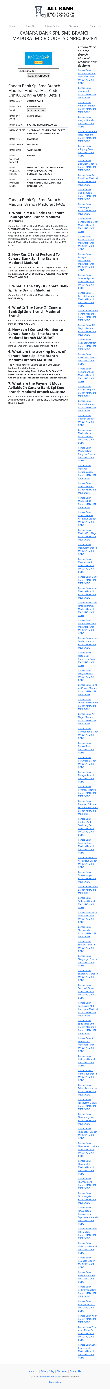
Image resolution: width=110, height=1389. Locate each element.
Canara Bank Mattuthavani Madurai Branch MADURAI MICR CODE (86, 565)
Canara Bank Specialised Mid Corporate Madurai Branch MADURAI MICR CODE (88, 1009)
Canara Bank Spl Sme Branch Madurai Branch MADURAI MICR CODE (86, 1045)
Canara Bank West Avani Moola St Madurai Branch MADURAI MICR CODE (87, 1333)
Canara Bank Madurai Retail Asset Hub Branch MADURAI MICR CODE (87, 519)
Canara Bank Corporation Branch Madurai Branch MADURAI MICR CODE (88, 225)
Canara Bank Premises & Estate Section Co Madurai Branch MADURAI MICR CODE (88, 807)
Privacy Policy (52, 26)
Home (12, 26)
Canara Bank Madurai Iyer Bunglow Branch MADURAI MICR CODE (86, 454)
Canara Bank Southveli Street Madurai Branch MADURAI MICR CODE (86, 991)
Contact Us (95, 26)
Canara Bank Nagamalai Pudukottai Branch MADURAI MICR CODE (87, 659)
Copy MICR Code (38, 75)
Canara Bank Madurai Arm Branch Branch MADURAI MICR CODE (86, 436)
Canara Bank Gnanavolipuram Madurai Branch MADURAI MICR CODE (86, 281)
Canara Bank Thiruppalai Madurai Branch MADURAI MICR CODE (86, 1167)
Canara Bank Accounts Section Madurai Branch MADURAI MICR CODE (87, 77)
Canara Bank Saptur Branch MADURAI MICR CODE (88, 889)
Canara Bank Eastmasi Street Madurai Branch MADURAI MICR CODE (86, 243)
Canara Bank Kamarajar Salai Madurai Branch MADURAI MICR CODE (86, 375)
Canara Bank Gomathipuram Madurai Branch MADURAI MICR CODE (86, 299)
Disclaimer (74, 26)
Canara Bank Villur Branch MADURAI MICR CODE (87, 1319)
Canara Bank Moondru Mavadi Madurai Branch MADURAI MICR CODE (87, 627)
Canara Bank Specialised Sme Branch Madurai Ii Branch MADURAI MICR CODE (87, 1027)
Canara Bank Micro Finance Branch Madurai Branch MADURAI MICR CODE (87, 609)
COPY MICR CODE (36, 110)
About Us (30, 26)
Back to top (55, 1382)
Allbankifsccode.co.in (49, 1376)
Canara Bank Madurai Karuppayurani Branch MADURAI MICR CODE (87, 472)
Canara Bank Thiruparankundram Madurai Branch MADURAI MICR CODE (88, 1149)
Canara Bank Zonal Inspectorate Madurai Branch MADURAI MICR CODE (87, 1351)
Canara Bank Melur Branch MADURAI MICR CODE (88, 580)
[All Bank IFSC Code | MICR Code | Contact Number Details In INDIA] (55, 10)
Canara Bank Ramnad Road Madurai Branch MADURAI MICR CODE (86, 846)
